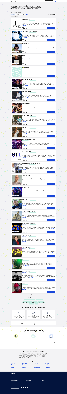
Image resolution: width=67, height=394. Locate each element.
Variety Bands (28, 302)
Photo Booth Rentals (48, 367)
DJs (30, 299)
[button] (14, 16)
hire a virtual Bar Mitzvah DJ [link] (30, 323)
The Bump (42, 380)
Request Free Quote (51, 171)
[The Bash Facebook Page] (23, 387)
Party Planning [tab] (37, 1)
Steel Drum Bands (38, 302)
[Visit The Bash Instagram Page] (21, 387)
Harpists (24, 302)
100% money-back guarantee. (33, 344)
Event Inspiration (28, 380)
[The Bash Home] (14, 1)
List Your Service (49, 1)
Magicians (13, 367)
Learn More (24, 25)
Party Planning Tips (29, 381)
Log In (32, 1)
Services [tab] (42, 1)
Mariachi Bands (27, 299)
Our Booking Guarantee (14, 380)
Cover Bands (33, 299)
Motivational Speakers (26, 364)
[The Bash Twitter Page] (27, 387)
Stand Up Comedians (37, 367)
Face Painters (47, 363)
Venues (27, 383)
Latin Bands (42, 302)
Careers (12, 381)
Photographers (24, 363)
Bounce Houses (47, 364)
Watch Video (16, 51)
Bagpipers (41, 299)
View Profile (44, 171)
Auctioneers (24, 367)
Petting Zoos (36, 363)
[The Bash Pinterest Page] (25, 387)
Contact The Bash (15, 387)
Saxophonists (32, 302)
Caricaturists (13, 363)
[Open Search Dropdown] (55, 1)
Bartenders (13, 364)
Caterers (35, 364)
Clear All (27, 14)
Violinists (37, 299)
